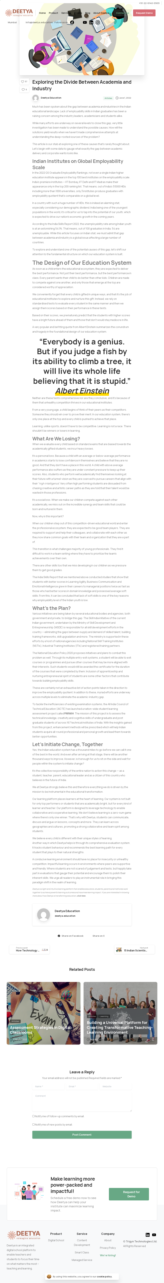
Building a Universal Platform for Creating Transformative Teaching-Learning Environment (120, 1027)
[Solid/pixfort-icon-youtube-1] (154, 1234)
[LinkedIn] (91, 22)
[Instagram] (97, 22)
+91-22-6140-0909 (149, 3)
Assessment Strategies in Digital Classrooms (40, 1030)
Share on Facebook (72, 935)
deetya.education (65, 915)
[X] (78, 22)
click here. (81, 895)
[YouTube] (85, 22)
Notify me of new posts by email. (54, 1124)
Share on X (99, 935)
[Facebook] (72, 22)
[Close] (115, 1277)
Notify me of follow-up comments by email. (59, 1116)
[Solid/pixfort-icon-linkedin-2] (147, 1234)
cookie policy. (104, 1276)
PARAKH (69, 713)
